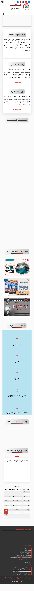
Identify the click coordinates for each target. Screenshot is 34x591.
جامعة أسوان (28, 549)
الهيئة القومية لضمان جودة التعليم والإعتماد (20, 557)
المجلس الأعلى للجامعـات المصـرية (23, 555)
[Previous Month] (6, 486)
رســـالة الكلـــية (17, 64)
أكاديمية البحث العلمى (26, 550)
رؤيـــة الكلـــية (17, 91)
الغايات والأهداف (17, 34)
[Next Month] (28, 486)
